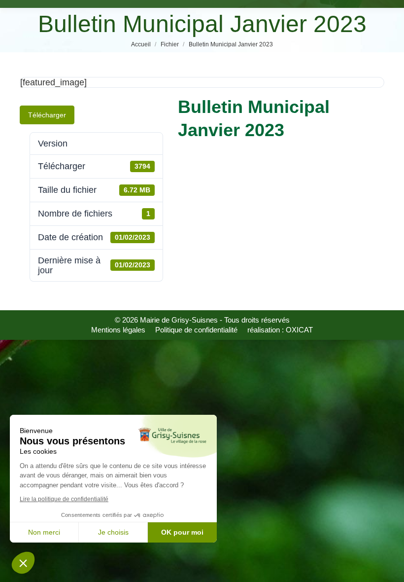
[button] (23, 563)
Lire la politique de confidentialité (64, 499)
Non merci (44, 532)
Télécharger (47, 115)
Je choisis (113, 532)
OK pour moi (182, 532)
